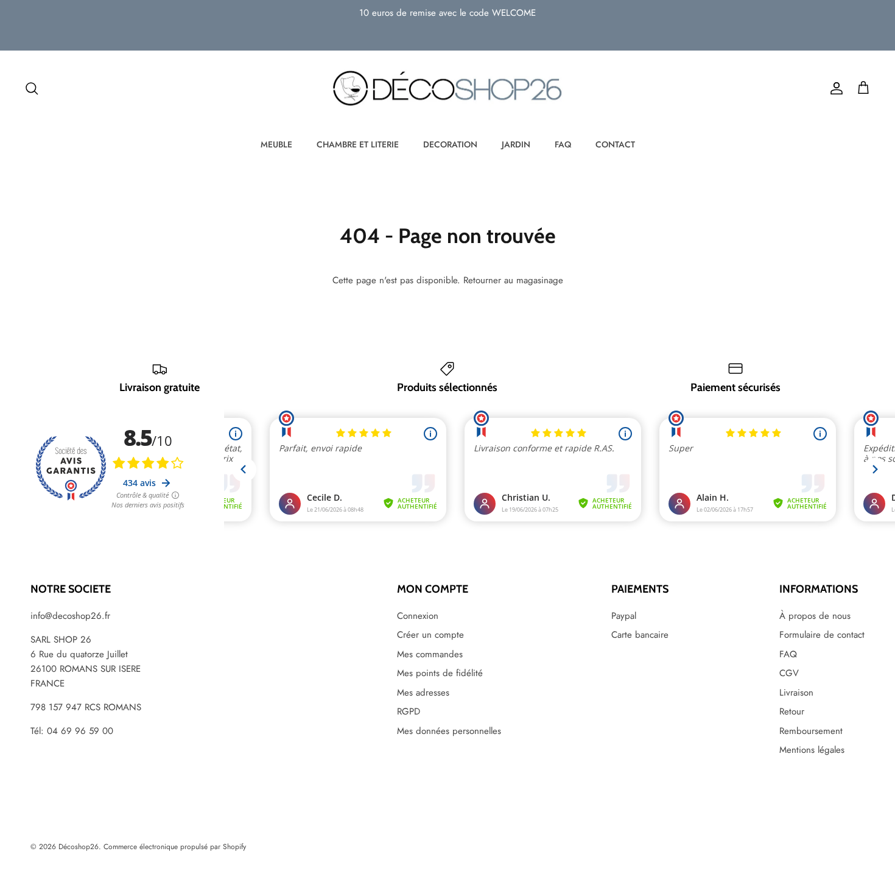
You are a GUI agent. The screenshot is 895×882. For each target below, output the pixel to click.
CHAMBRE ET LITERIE (358, 144)
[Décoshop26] (447, 89)
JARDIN (516, 144)
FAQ (563, 144)
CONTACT (615, 144)
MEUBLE (276, 144)
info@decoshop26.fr (70, 616)
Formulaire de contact (822, 634)
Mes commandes (430, 654)
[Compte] (834, 88)
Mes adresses (423, 692)
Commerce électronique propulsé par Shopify (175, 846)
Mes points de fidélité (440, 673)
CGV (789, 673)
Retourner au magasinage (513, 280)
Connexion (417, 616)
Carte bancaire (640, 634)
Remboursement (811, 731)
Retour (791, 711)
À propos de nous (815, 616)
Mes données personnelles (449, 731)
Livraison (796, 692)
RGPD (408, 711)
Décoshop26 (78, 846)
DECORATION (450, 144)
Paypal (623, 616)
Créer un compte (430, 634)
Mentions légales (811, 750)
